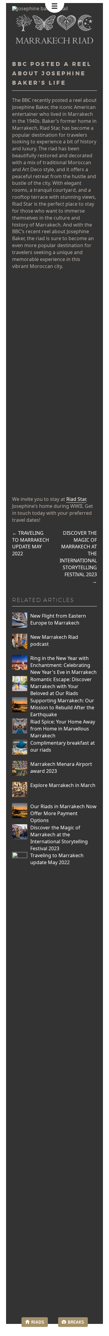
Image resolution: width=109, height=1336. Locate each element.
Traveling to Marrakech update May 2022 (30, 543)
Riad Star (76, 499)
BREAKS (76, 1322)
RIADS (37, 1322)
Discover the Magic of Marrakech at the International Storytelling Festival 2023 (78, 557)
